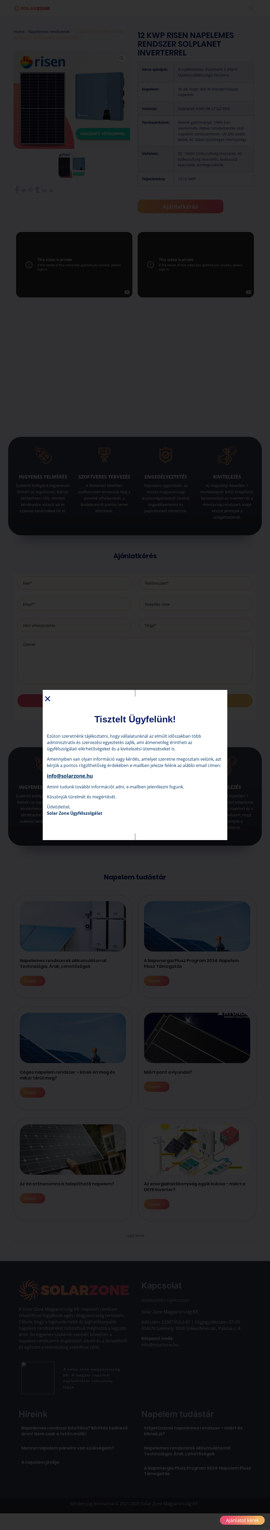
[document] (135, 765)
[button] (47, 698)
